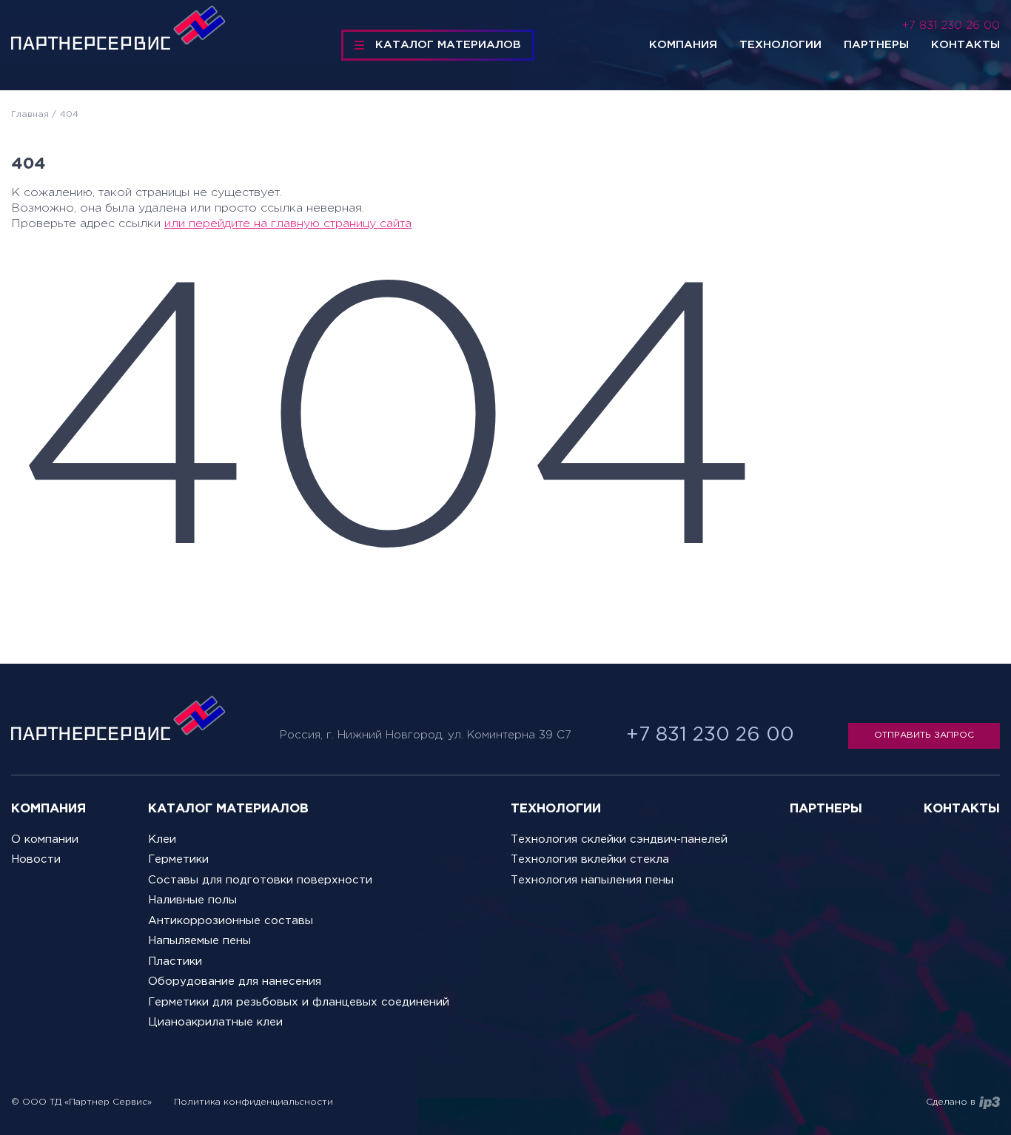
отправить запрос (924, 735)
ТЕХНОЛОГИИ (556, 809)
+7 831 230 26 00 (951, 25)
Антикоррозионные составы (230, 921)
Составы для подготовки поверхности (260, 880)
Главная (30, 114)
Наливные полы (192, 900)
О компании (44, 839)
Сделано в (950, 1102)
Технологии (780, 45)
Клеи (162, 839)
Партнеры (876, 45)
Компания (683, 45)
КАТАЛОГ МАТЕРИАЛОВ (448, 45)
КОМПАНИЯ (48, 809)
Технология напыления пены (592, 880)
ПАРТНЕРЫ (826, 809)
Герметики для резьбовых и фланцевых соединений (298, 1002)
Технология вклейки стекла (590, 859)
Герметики (178, 859)
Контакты (965, 45)
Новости (36, 859)
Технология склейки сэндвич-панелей (619, 839)
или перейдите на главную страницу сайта (288, 223)
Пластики (175, 961)
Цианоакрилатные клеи (215, 1022)
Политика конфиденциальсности (253, 1102)
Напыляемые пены (199, 941)
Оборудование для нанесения (234, 981)
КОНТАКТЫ (962, 809)
